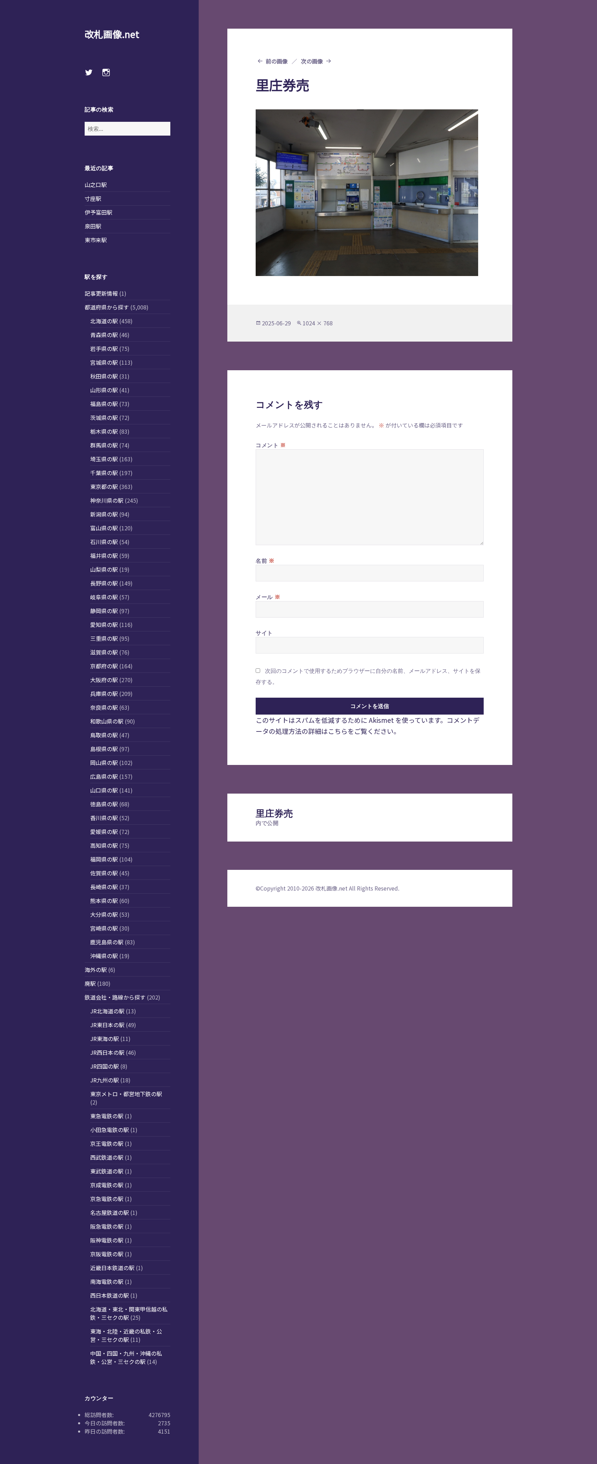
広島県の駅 (104, 776)
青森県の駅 (104, 335)
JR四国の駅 (104, 1066)
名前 (265, 560)
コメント (271, 445)
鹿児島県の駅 (106, 942)
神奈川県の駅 (106, 500)
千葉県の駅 (104, 473)
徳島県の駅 (104, 804)
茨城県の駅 (104, 417)
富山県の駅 (104, 528)
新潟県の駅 (104, 514)
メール (268, 596)
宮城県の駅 (104, 362)
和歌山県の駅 (106, 721)
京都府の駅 (104, 666)
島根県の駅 (104, 749)
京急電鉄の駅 (106, 1199)
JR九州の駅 (104, 1080)
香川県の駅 (104, 818)
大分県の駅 (104, 914)
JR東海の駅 (104, 1038)
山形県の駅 (104, 390)
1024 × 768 (318, 323)
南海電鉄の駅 (106, 1281)
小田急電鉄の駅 (109, 1130)
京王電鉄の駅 (106, 1143)
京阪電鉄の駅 (106, 1254)
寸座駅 (93, 198)
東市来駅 (96, 240)
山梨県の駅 (104, 569)
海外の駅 (96, 969)
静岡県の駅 (104, 611)
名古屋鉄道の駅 (109, 1212)
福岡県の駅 (104, 859)
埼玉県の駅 (104, 459)
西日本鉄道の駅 (109, 1295)
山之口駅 (96, 184)
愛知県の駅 (104, 624)
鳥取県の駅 (104, 735)
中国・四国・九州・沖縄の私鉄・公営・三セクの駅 (126, 1357)
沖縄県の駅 (104, 956)
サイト (264, 633)
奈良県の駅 (104, 707)
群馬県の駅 (104, 445)
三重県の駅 (104, 638)
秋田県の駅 (104, 376)
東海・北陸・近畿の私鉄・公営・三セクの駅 (126, 1335)
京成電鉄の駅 (106, 1185)
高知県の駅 (104, 845)
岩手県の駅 (104, 348)
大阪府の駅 (104, 680)
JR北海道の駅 (107, 1011)
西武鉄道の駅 (106, 1157)
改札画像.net (112, 34)
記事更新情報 (101, 293)
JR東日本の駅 (107, 1025)
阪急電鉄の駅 (106, 1226)
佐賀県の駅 (104, 873)
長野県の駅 (104, 583)
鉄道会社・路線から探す (115, 997)
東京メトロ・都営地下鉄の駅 (126, 1094)
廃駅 (90, 983)
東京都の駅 (104, 486)
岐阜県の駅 (104, 597)
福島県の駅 (104, 404)
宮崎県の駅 (104, 928)
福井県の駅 (104, 555)
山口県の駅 (104, 790)
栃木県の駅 (104, 431)
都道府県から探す (107, 307)
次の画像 (312, 61)
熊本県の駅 (104, 900)
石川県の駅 (104, 542)
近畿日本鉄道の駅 (112, 1268)
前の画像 (277, 61)
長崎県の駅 (104, 887)
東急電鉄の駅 (106, 1116)
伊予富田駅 (98, 212)
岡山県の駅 (104, 762)
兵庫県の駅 (104, 693)
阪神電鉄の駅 (106, 1240)
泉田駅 (93, 226)
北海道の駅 (104, 321)
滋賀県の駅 (104, 652)
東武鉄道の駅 (106, 1171)
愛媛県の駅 (104, 831)
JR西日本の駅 (107, 1052)
